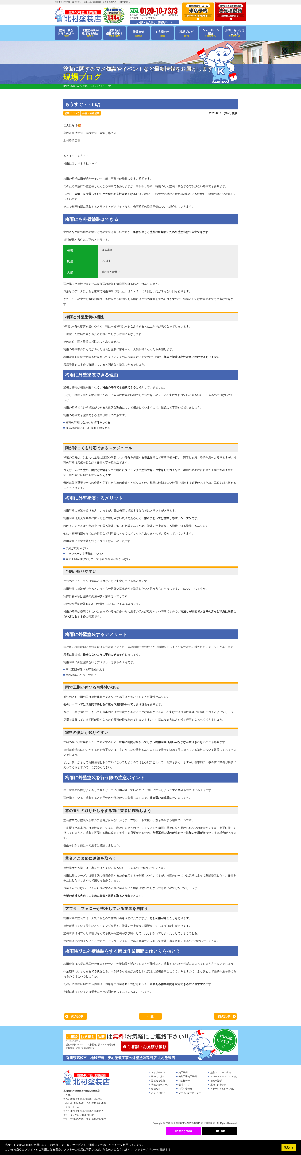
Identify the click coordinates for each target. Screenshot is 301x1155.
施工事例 (183, 1072)
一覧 (150, 1016)
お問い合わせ (185, 1088)
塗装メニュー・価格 (220, 1072)
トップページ (158, 1072)
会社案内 (155, 1088)
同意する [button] (289, 1147)
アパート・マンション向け (224, 1076)
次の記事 (77, 1016)
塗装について (72, 113)
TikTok (219, 1131)
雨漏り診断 (216, 1080)
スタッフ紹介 (158, 1093)
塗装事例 (138, 33)
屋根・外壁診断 (218, 1084)
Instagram (183, 1131)
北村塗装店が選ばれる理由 (90, 33)
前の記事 (224, 1016)
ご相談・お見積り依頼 (147, 1047)
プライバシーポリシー (190, 1093)
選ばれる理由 (158, 1080)
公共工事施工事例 (188, 1076)
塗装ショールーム (160, 1084)
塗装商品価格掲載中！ (114, 33)
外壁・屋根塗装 (90, 113)
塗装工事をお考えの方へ (66, 33)
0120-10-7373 (73, 1041)
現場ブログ (187, 33)
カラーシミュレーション (222, 1088)
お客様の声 (162, 33)
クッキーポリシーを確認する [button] (152, 1149)
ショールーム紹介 (210, 33)
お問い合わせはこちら (235, 33)
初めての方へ (158, 1076)
